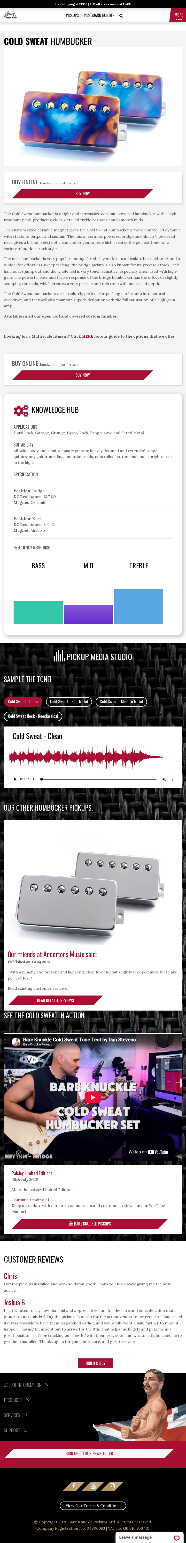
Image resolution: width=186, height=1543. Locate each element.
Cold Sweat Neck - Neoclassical (33, 716)
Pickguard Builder (99, 15)
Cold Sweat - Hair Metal (69, 701)
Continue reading (28, 1199)
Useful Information (23, 1384)
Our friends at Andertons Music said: (52, 954)
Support (12, 1430)
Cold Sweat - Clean (23, 701)
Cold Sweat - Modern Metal (121, 701)
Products (13, 1399)
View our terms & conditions (93, 1505)
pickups (72, 15)
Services (12, 1415)
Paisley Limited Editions (32, 1172)
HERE (87, 336)
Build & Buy (96, 1363)
